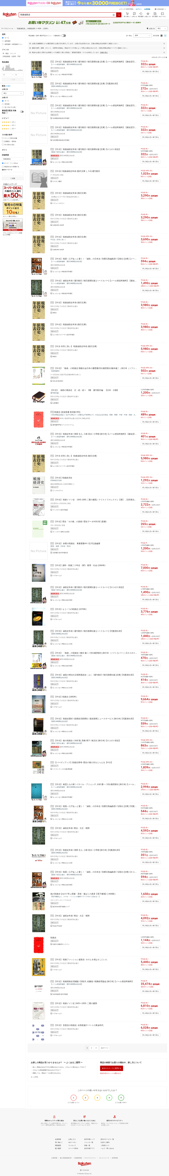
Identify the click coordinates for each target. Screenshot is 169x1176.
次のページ (104, 1048)
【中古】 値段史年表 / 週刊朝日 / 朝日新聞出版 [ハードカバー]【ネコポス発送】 (89, 587)
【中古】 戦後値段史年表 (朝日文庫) (70, 193)
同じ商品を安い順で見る (150, 71)
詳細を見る (104, 52)
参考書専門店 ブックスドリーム (63, 425)
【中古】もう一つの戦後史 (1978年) (70, 609)
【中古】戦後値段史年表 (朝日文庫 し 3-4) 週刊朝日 (77, 171)
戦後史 (53, 938)
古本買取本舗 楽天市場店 (61, 140)
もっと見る (34, 1077)
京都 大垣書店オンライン (61, 944)
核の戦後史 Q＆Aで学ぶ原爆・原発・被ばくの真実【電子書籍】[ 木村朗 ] (82, 894)
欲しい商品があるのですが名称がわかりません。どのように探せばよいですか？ (59, 1067)
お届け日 (5, 97)
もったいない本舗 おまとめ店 (62, 96)
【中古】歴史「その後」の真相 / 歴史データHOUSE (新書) (80, 522)
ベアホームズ (57, 575)
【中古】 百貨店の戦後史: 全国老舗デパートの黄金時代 (78, 1025)
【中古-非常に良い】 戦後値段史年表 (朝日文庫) (75, 346)
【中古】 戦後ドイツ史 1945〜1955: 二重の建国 (75, 1003)
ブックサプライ (58, 490)
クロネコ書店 (57, 181)
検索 (13, 79)
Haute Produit (57, 926)
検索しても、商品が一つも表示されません (47, 1073)
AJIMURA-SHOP (58, 225)
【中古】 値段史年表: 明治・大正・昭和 (72, 828)
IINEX (55, 313)
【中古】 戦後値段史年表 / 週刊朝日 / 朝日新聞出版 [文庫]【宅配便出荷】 (86, 84)
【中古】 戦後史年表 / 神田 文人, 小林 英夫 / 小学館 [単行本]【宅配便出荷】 (87, 850)
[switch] (22, 112)
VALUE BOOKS (58, 381)
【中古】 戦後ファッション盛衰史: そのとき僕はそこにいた (80, 959)
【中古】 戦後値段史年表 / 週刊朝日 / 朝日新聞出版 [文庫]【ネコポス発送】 (87, 149)
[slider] (2, 71)
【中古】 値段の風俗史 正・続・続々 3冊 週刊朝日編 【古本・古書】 (84, 390)
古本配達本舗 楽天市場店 (61, 118)
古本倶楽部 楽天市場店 (60, 994)
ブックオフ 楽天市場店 (60, 510)
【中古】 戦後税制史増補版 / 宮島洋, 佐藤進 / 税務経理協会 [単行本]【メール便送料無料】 (94, 981)
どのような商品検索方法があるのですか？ (47, 1070)
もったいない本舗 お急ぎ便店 (62, 162)
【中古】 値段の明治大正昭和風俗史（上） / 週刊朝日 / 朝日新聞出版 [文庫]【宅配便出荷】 (94, 675)
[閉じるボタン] (164, 44)
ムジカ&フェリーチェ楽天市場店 (63, 335)
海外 (9, 86)
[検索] (118, 14)
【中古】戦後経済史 (63, 478)
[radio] (3, 38)
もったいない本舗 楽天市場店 (62, 74)
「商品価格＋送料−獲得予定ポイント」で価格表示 (44, 35)
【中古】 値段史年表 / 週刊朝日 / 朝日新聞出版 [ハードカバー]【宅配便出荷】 (88, 631)
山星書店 (56, 403)
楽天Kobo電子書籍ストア (61, 907)
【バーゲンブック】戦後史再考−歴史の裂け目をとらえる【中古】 (83, 762)
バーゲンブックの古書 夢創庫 (62, 769)
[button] (160, 9)
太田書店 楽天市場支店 (60, 553)
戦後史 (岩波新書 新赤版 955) (67, 412)
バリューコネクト (59, 203)
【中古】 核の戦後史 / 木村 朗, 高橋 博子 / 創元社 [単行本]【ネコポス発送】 (87, 741)
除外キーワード (7, 170)
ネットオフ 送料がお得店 (61, 532)
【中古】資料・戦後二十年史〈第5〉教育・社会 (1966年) (79, 565)
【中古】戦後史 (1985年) (65, 697)
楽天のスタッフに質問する (111, 1068)
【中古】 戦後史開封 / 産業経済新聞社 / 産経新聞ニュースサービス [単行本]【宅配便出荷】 (94, 719)
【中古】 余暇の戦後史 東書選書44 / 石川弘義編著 (77, 543)
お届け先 (5, 89)
